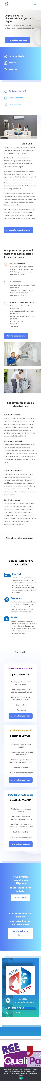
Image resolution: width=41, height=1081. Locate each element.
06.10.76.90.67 (20, 898)
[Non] (39, 1074)
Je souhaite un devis (20, 933)
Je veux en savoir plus (16, 336)
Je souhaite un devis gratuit (18, 230)
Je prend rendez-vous (20, 716)
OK (21, 1078)
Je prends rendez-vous (17, 40)
